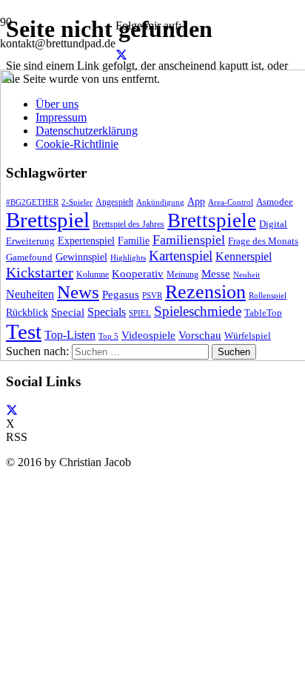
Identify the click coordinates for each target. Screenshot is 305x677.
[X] (121, 55)
